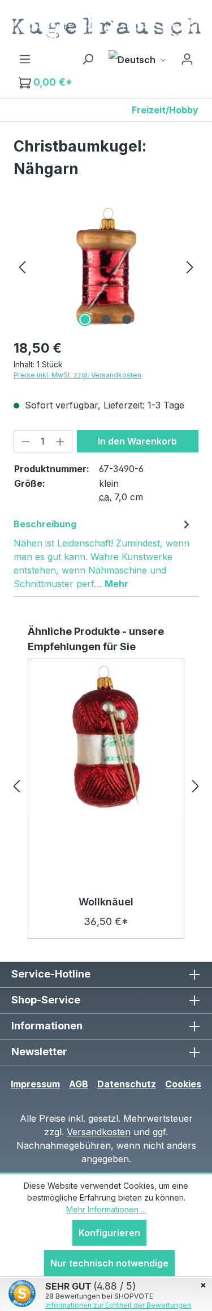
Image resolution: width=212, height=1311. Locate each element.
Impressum (35, 1084)
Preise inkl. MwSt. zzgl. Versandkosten (77, 375)
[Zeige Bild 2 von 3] (105, 319)
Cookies (183, 1084)
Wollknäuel (106, 902)
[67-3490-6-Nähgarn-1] (106, 266)
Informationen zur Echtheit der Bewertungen (118, 1305)
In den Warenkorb (137, 441)
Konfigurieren (109, 1232)
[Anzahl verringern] (25, 441)
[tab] (103, 553)
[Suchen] (87, 58)
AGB (78, 1084)
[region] (106, 266)
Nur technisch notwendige (109, 1263)
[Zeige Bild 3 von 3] (126, 319)
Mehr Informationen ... (106, 1209)
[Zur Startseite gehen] (106, 26)
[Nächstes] (189, 266)
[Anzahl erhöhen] (60, 441)
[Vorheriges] (22, 266)
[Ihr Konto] (187, 58)
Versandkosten (99, 1131)
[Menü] (24, 58)
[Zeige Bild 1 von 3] (84, 319)
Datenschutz (126, 1084)
